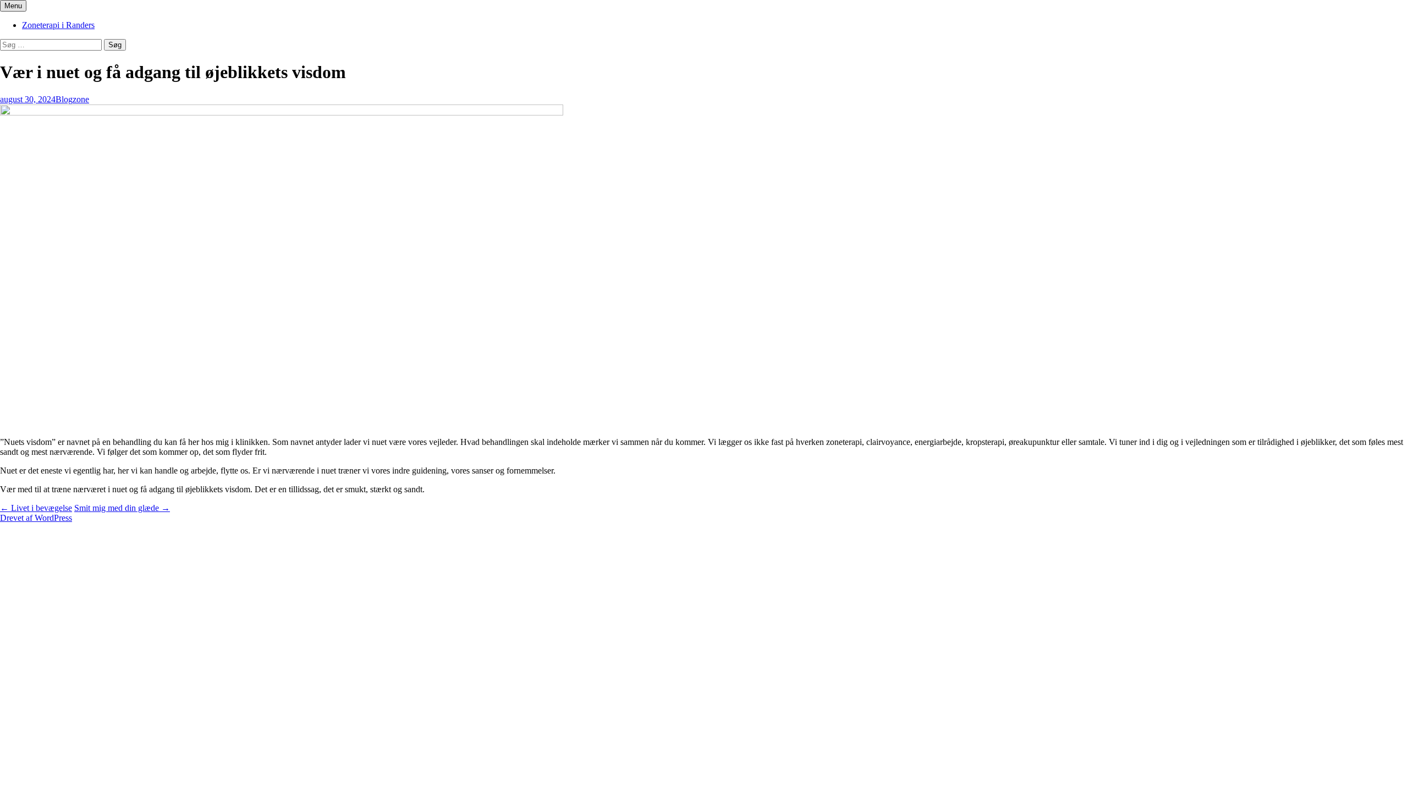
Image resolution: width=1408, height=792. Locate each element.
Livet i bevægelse (36, 508)
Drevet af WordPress (36, 517)
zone (81, 99)
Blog (64, 99)
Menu (13, 6)
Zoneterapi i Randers (58, 25)
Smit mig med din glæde (122, 508)
